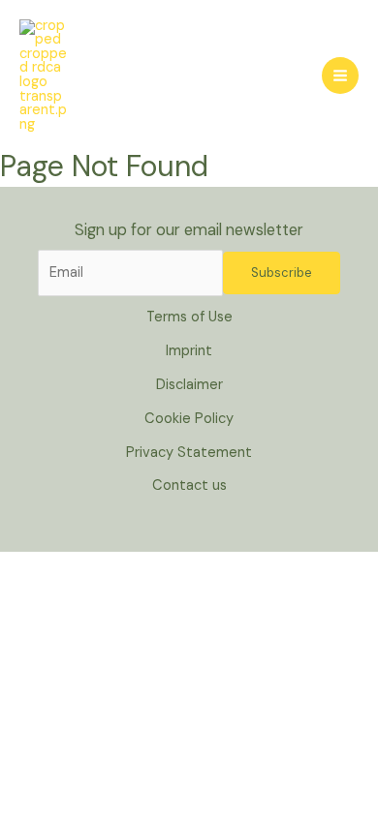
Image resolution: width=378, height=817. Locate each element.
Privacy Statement (189, 452)
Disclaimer (189, 385)
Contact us (189, 485)
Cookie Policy (189, 418)
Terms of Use (189, 317)
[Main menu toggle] (340, 75)
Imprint (189, 351)
